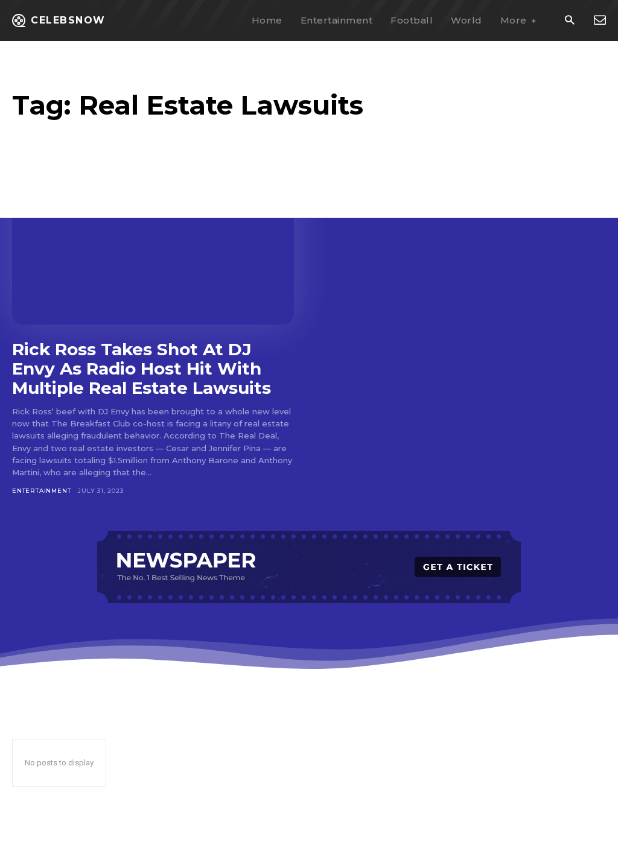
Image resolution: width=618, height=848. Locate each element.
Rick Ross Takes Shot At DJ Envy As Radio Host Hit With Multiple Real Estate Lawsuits (141, 368)
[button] (569, 20)
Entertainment (41, 491)
